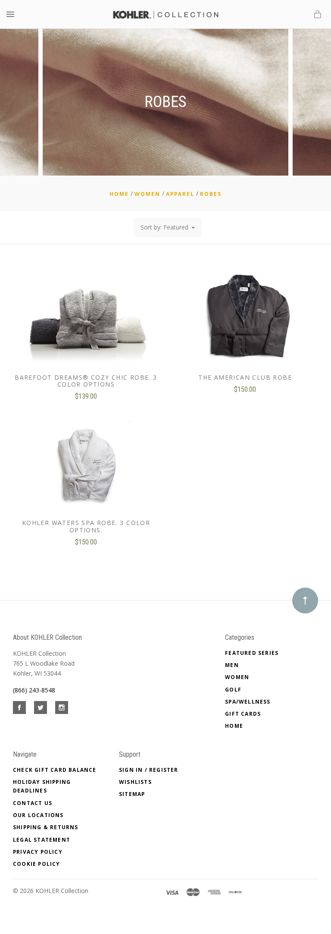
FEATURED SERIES (251, 653)
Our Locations (38, 815)
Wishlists (135, 782)
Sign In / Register (148, 770)
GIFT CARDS (243, 713)
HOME (234, 726)
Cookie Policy (36, 864)
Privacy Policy (37, 851)
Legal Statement (41, 839)
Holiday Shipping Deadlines (42, 786)
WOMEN (237, 677)
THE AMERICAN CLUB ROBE (245, 377)
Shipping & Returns (45, 827)
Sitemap (132, 794)
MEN (232, 665)
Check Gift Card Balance (55, 770)
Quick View (85, 323)
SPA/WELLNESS (247, 701)
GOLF (233, 689)
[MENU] (11, 14)
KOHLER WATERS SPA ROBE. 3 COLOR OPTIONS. (86, 526)
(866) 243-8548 (34, 690)
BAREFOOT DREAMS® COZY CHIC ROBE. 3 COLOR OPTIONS (86, 381)
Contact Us (32, 803)
